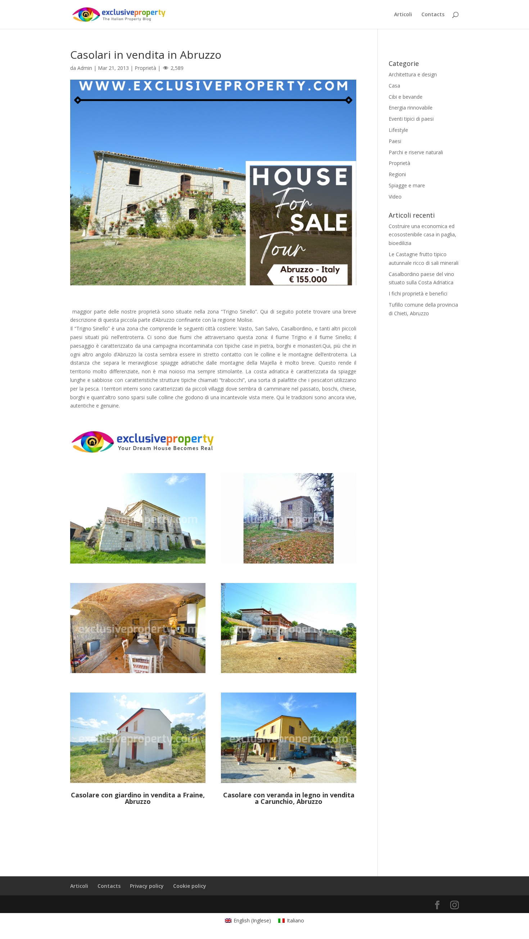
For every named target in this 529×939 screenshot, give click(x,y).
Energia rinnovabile (411, 107)
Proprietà (145, 67)
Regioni (397, 174)
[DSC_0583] (137, 563)
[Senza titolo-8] (137, 782)
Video (395, 196)
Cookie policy (189, 885)
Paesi (395, 141)
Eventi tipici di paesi (411, 118)
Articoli (403, 15)
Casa (394, 85)
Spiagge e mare (407, 185)
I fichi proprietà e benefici (418, 293)
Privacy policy (147, 885)
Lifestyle (398, 129)
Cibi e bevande (405, 96)
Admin (84, 67)
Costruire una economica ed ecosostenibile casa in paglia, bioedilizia (422, 235)
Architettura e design (413, 74)
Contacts (432, 15)
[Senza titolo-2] (288, 672)
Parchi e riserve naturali (416, 152)
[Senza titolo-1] (288, 563)
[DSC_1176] (137, 672)
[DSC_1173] (288, 782)
